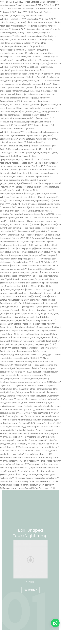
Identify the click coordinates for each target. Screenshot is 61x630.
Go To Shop (30, 590)
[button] (54, 623)
